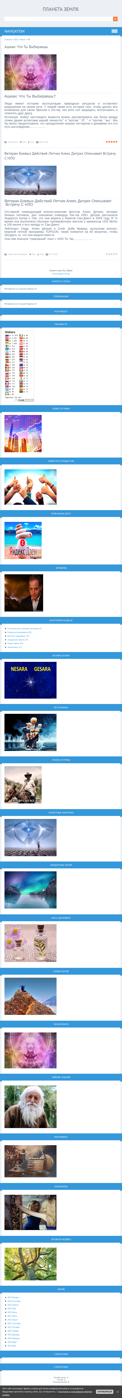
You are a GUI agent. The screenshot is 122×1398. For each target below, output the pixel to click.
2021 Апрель (13, 1305)
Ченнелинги (12, 142)
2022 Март (12, 1342)
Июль (22, 39)
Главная (8, 39)
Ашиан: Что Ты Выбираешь (26, 46)
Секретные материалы (17, 254)
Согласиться (104, 1392)
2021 (16, 39)
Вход (67, 274)
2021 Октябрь (13, 1327)
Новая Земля (13, 643)
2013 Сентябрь (14, 1301)
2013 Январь (13, 1297)
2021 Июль (12, 1316)
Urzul (32, 142)
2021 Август (12, 1320)
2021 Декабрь (13, 1335)
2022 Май (11, 1346)
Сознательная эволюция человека (23, 628)
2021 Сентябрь (14, 1323)
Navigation (14, 31)
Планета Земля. (61, 9)
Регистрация (58, 274)
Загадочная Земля (15, 640)
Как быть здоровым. (16, 636)
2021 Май (11, 1308)
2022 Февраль (13, 1338)
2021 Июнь (12, 1312)
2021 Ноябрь (13, 1331)
